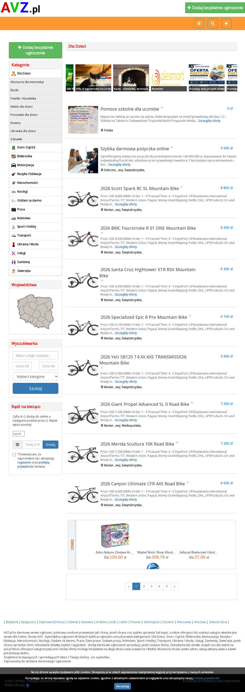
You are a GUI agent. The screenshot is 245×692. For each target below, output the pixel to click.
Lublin (123, 622)
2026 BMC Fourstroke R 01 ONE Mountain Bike (148, 228)
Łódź (113, 622)
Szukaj (35, 388)
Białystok (12, 622)
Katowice (87, 622)
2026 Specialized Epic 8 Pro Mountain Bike (143, 317)
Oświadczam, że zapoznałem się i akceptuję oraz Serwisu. (35, 460)
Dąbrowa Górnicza (52, 622)
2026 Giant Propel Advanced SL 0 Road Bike (144, 404)
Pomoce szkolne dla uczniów (129, 109)
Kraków (101, 622)
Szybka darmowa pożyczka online (134, 148)
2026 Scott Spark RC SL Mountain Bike (139, 188)
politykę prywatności (206, 678)
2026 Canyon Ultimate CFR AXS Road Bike (142, 483)
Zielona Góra (218, 622)
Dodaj (50, 444)
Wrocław (200, 622)
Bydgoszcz (28, 622)
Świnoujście (152, 622)
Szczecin (168, 622)
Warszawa (184, 622)
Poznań (136, 622)
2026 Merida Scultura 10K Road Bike (137, 444)
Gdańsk (73, 622)
